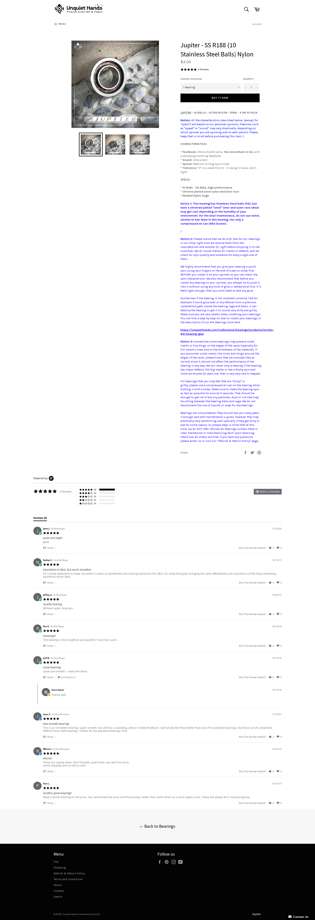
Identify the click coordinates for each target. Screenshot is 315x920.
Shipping (60, 867)
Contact (59, 891)
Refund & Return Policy (69, 873)
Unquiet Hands (70, 914)
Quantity (248, 79)
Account (257, 24)
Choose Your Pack (191, 79)
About (58, 885)
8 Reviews (203, 69)
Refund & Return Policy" (235, 441)
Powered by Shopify (89, 914)
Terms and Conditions (68, 879)
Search (58, 896)
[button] (268, 491)
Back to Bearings (159, 826)
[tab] (40, 518)
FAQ (56, 861)
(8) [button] (95, 489)
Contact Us (300, 916)
